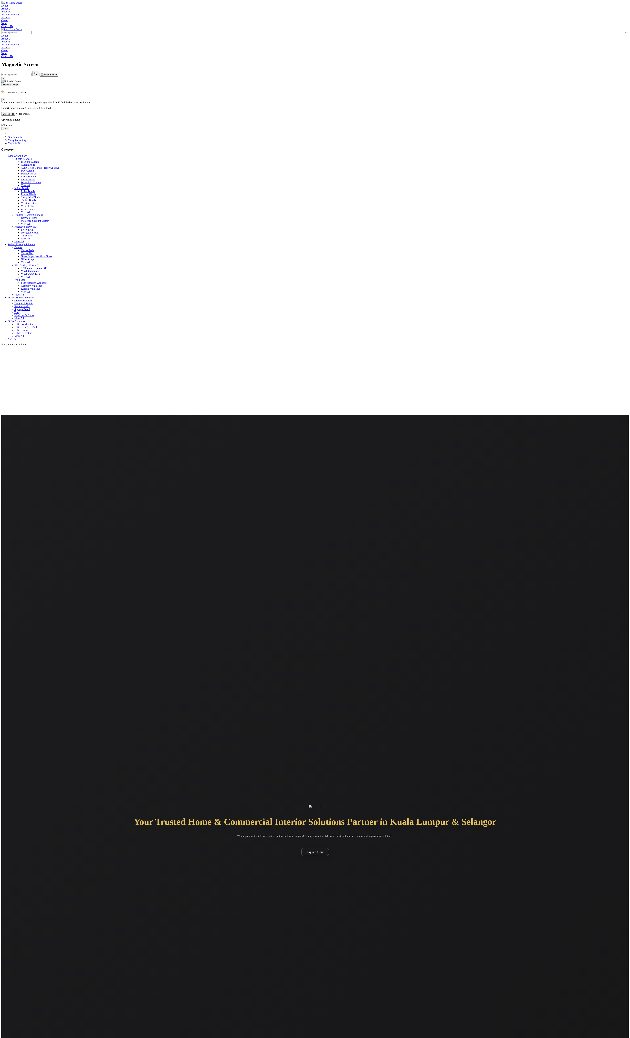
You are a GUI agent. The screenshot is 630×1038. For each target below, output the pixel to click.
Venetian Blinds (29, 203)
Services (5, 17)
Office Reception (23, 333)
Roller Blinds (28, 191)
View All (25, 185)
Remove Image (10, 84)
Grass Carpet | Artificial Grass (36, 256)
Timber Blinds (28, 200)
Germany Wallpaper (31, 285)
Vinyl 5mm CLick (30, 274)
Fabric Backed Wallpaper (34, 282)
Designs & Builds (23, 303)
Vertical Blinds (28, 206)
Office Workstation (24, 324)
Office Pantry (21, 330)
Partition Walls (22, 306)
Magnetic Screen (16, 143)
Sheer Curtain (28, 179)
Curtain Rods (28, 164)
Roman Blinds (28, 194)
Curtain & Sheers (23, 158)
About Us (6, 8)
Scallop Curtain (29, 176)
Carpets (18, 247)
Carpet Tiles (27, 253)
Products (5, 11)
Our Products (15, 137)
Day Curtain (27, 170)
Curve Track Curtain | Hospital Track (40, 167)
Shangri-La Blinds (30, 197)
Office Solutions (16, 321)
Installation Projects (11, 14)
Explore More (315, 852)
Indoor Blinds (21, 188)
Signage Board (22, 309)
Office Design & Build (26, 327)
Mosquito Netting (17, 140)
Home (4, 5)
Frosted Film (27, 229)
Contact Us (7, 26)
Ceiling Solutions (23, 300)
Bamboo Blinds (29, 217)
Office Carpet (28, 259)
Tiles (16, 312)
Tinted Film (27, 235)
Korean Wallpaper (30, 288)
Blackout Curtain (30, 161)
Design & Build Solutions (21, 297)
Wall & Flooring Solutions (21, 244)
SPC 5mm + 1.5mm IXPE (34, 268)
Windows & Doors (24, 315)
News (4, 23)
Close (5, 128)
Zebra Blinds (27, 209)
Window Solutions (17, 155)
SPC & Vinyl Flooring (26, 265)
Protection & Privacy (25, 226)
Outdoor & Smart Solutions (28, 215)
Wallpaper (19, 279)
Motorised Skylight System (35, 220)
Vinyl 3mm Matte (30, 271)
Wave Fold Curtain (31, 182)
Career (4, 20)
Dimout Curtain (29, 173)
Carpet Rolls (27, 250)
